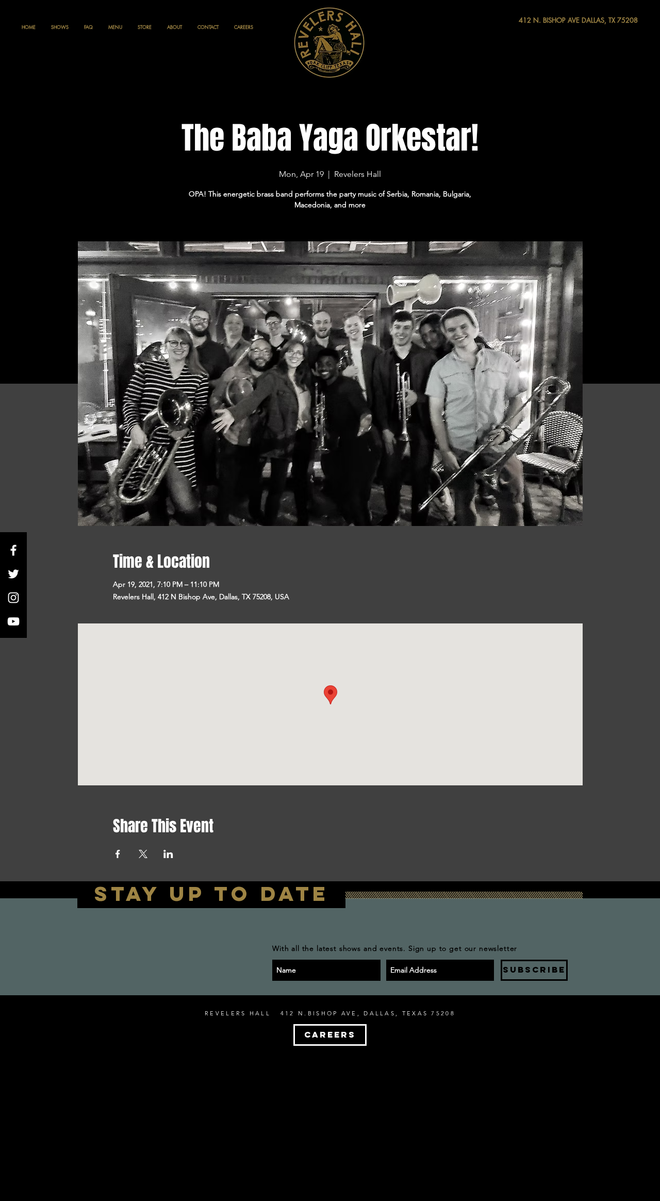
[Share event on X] (143, 854)
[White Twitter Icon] (13, 574)
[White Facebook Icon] (13, 550)
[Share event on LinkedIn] (168, 854)
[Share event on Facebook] (118, 854)
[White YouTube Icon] (13, 621)
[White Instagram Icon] (13, 597)
